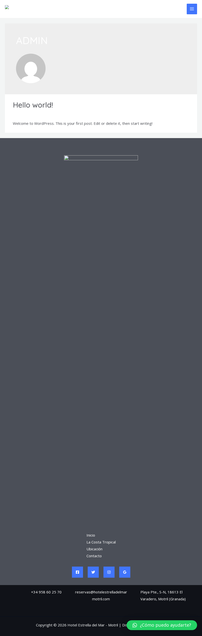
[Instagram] (109, 572)
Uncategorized (51, 113)
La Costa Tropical (101, 542)
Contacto (94, 555)
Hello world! (33, 105)
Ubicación (94, 548)
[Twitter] (93, 572)
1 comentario (24, 113)
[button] (162, 625)
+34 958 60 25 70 (46, 591)
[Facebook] (77, 572)
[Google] (124, 572)
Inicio (90, 535)
